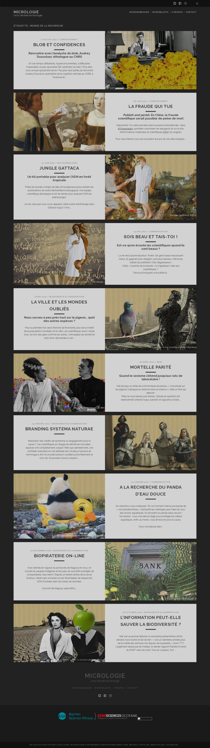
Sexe (159, 362)
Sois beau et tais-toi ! (151, 236)
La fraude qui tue (151, 106)
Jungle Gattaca (59, 168)
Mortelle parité (150, 367)
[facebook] (180, 3)
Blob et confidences (59, 44)
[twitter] (174, 3)
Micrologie (26, 12)
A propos (177, 12)
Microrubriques (139, 12)
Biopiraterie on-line (59, 555)
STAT (166, 132)
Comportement (68, 39)
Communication (158, 231)
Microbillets (160, 12)
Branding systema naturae (59, 428)
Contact (191, 12)
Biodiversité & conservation (66, 297)
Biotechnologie (67, 163)
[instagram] (185, 3)
